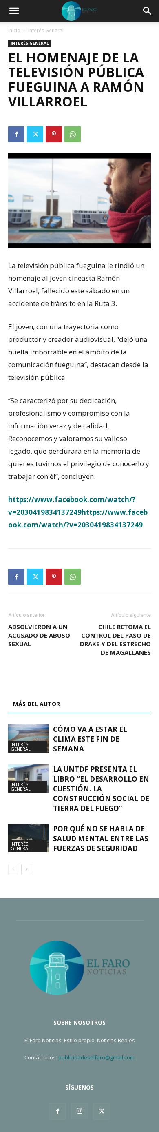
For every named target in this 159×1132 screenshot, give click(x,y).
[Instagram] (79, 1111)
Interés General (46, 30)
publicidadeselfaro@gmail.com (96, 1057)
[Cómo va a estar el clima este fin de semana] (28, 738)
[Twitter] (35, 134)
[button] (14, 11)
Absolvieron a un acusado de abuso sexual (39, 635)
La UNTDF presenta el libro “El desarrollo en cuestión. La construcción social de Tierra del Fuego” (101, 788)
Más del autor (36, 704)
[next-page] (26, 869)
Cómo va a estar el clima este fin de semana (90, 738)
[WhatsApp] (72, 134)
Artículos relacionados (52, 685)
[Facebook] (16, 134)
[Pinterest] (54, 134)
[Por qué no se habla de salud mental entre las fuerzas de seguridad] (28, 838)
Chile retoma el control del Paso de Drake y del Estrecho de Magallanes (115, 639)
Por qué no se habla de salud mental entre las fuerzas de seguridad (100, 838)
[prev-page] (13, 869)
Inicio (14, 30)
